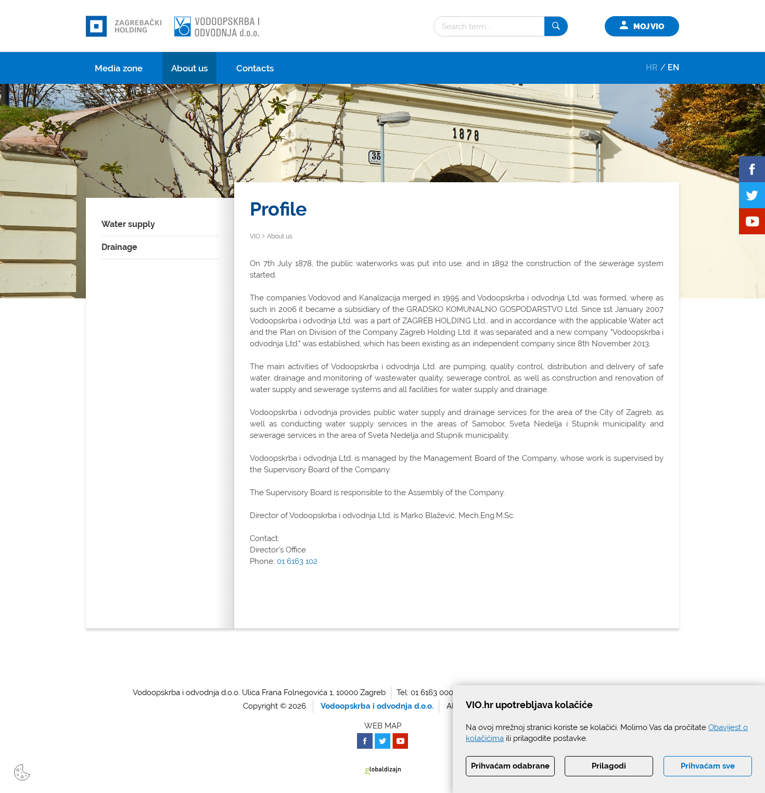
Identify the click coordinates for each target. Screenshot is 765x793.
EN (673, 67)
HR (652, 67)
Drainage (119, 247)
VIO (255, 236)
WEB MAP (382, 726)
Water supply (128, 224)
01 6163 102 (297, 561)
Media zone (119, 68)
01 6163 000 (432, 692)
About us (189, 68)
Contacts (255, 68)
